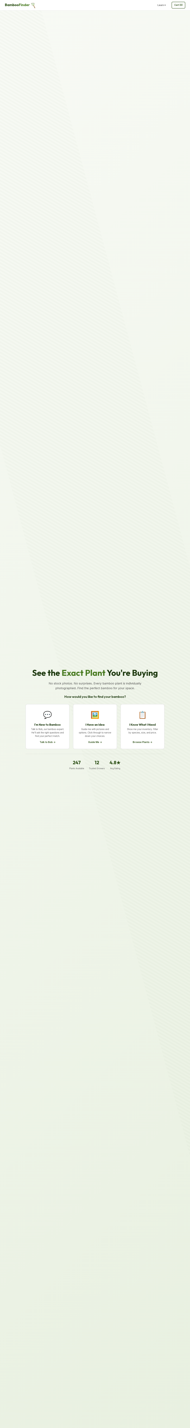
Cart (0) (178, 5)
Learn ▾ (161, 5)
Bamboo (17, 5)
